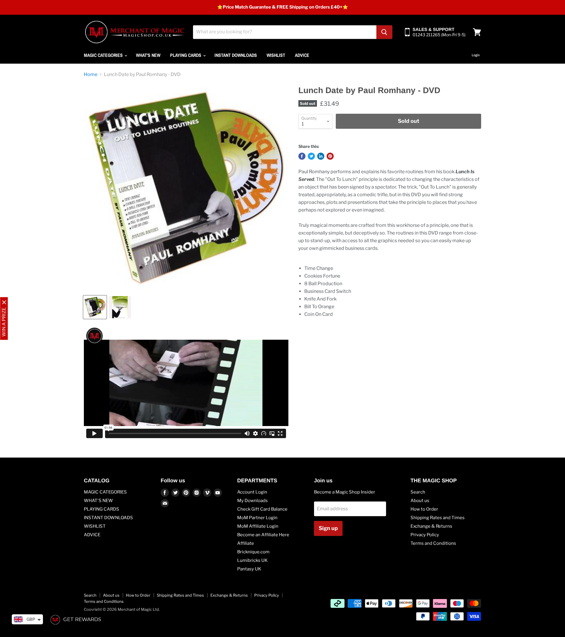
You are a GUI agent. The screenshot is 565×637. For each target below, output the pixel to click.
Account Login (252, 492)
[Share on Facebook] (301, 156)
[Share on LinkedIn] (320, 156)
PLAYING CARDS (186, 55)
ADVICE (302, 55)
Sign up (328, 528)
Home (90, 74)
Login (476, 55)
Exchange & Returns (431, 526)
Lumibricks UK (252, 560)
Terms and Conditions (433, 543)
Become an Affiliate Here (263, 534)
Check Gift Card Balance (262, 509)
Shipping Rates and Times (438, 517)
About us (420, 500)
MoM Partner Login (257, 517)
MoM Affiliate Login (257, 526)
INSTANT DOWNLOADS (236, 55)
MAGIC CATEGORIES (104, 55)
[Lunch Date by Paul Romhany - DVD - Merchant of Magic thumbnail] (95, 307)
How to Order (424, 509)
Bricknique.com (253, 552)
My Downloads (252, 500)
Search (418, 492)
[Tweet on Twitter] (311, 156)
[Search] (384, 32)
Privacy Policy (425, 534)
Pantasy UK (249, 569)
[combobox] (284, 32)
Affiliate (245, 543)
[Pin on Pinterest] (330, 156)
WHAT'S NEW (148, 55)
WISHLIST (276, 55)
